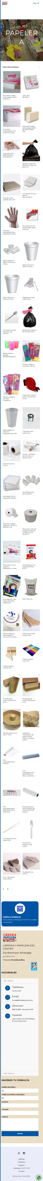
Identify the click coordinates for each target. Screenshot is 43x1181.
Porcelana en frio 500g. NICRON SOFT (29, 566)
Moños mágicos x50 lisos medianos (9, 398)
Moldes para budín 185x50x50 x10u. (28, 700)
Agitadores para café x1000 (28, 298)
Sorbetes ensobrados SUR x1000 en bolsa (9, 131)
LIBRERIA (21, 1159)
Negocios (21, 1165)
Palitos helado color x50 (27, 660)
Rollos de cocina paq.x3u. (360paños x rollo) (9, 566)
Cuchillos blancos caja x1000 (9, 839)
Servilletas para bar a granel (28, 493)
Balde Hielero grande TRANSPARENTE (9, 355)
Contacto (21, 1171)
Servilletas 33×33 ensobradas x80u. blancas (29, 227)
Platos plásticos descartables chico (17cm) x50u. (10, 635)
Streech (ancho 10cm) (9, 464)
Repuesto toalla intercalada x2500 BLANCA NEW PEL (29, 129)
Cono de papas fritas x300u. (9, 878)
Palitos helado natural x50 (8, 667)
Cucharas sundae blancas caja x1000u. (9, 331)
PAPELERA (21, 1162)
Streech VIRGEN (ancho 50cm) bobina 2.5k (28, 456)
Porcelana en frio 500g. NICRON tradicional (9, 601)
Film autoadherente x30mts (9, 761)
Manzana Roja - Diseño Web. (21, 1176)
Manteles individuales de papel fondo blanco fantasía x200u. (28, 736)
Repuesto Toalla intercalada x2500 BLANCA (9, 97)
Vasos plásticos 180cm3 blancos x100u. (9, 262)
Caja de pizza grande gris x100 (9, 199)
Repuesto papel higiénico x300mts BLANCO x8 (10, 525)
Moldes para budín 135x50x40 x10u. (9, 700)
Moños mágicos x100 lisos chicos (28, 365)
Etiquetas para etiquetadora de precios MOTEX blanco (28, 809)
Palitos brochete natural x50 (28, 634)
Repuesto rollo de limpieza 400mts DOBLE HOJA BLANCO (29, 531)
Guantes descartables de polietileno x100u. (9, 232)
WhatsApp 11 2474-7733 (22, 1168)
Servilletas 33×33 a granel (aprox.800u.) (29, 195)
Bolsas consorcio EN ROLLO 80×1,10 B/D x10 (29, 165)
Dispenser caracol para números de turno (29, 396)
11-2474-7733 (9, 956)
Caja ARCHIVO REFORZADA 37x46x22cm (8, 155)
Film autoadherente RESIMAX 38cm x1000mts (9, 809)
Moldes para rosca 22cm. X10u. (10, 734)
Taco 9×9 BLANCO (26, 96)
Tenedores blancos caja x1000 (27, 844)
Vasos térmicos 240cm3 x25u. (8, 298)
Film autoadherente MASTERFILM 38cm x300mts (28, 773)
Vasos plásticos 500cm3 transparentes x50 (10, 431)
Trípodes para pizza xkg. (27, 432)
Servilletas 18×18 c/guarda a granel (9, 497)
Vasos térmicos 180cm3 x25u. (28, 266)
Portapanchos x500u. (27, 873)
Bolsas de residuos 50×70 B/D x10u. (29, 331)
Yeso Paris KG (27, 599)
